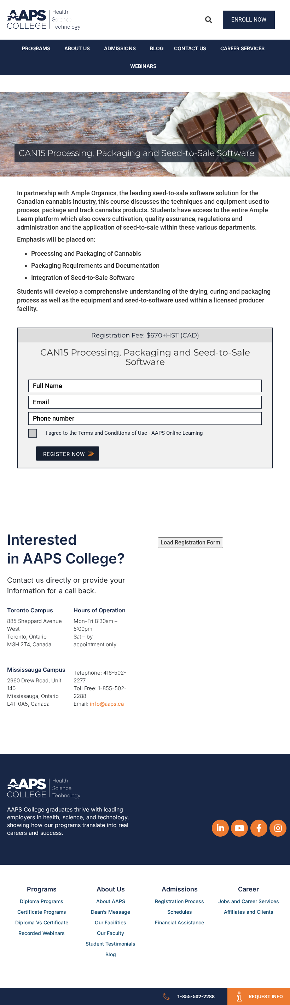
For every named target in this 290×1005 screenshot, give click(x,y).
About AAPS (110, 901)
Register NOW (64, 454)
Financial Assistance (179, 922)
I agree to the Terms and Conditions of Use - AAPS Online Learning (124, 433)
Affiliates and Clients (248, 912)
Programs (36, 48)
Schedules (179, 912)
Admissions (120, 48)
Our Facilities (110, 922)
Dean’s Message (110, 912)
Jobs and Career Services (248, 901)
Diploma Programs (41, 901)
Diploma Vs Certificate (41, 922)
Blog (156, 48)
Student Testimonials (110, 944)
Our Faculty (110, 933)
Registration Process (179, 901)
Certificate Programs (41, 912)
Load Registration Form (190, 542)
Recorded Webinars (41, 933)
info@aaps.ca (107, 703)
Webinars (143, 66)
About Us (77, 48)
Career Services (242, 48)
